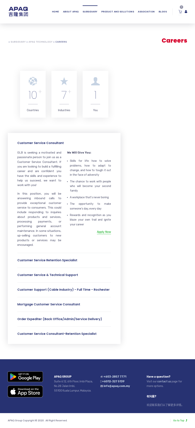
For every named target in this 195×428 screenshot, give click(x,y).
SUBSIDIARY (90, 11)
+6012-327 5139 (113, 381)
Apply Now (104, 232)
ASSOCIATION (146, 11)
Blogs (163, 11)
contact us (164, 381)
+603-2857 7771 (114, 376)
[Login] (186, 11)
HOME (55, 11)
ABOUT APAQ (71, 11)
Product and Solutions (117, 11)
